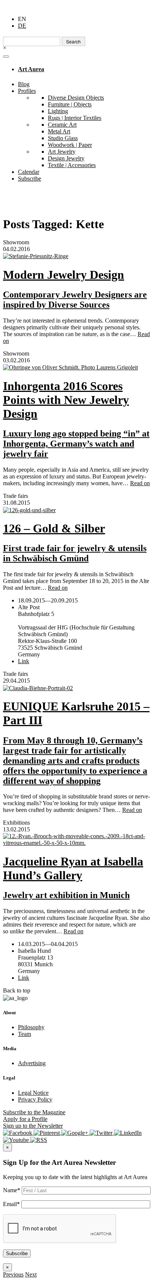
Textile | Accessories (72, 165)
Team (24, 1034)
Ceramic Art (62, 124)
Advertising (32, 1063)
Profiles (27, 91)
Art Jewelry (62, 151)
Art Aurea (31, 69)
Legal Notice (33, 1093)
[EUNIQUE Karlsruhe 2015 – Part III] (77, 687)
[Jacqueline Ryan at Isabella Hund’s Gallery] (77, 839)
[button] (13, 1274)
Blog (24, 84)
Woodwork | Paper (70, 145)
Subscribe (29, 178)
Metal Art (59, 131)
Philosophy (31, 1027)
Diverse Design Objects (76, 97)
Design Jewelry (66, 158)
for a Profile (25, 1119)
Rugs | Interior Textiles (74, 118)
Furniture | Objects (70, 104)
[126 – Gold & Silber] (77, 509)
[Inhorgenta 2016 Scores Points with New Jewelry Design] (77, 367)
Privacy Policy (35, 1099)
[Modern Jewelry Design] (77, 256)
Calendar (28, 172)
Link (23, 661)
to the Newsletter (33, 1126)
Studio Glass (63, 138)
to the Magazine (34, 1112)
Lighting (58, 111)
